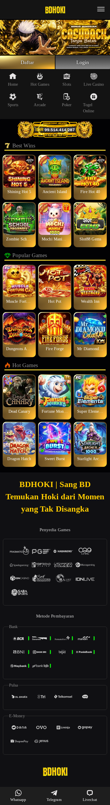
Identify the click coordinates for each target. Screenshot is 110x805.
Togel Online (88, 108)
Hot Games (40, 84)
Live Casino (94, 84)
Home (13, 84)
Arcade (40, 105)
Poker (67, 105)
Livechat (90, 799)
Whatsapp (18, 799)
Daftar (27, 62)
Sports (13, 105)
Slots (66, 84)
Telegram (54, 799)
